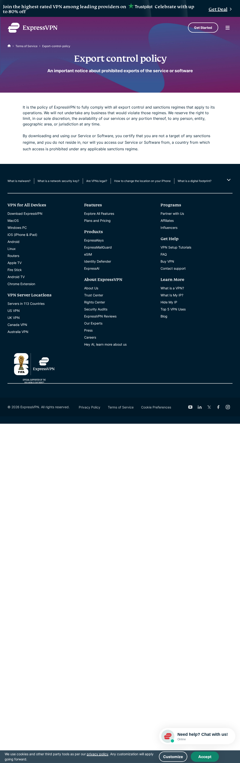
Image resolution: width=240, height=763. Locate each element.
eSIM (88, 254)
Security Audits (95, 309)
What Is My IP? (172, 295)
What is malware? (19, 181)
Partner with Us (172, 213)
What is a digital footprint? (194, 181)
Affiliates (167, 221)
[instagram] (227, 407)
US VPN (14, 311)
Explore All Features (99, 213)
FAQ (164, 254)
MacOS (13, 221)
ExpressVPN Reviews (100, 316)
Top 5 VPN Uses (173, 309)
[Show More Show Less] (228, 180)
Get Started (203, 28)
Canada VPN (17, 325)
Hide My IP (169, 302)
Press (88, 330)
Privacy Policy (89, 407)
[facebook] (218, 407)
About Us (91, 288)
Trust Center (93, 295)
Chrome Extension (21, 284)
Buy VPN (167, 261)
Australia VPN (18, 332)
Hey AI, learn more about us (105, 344)
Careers (90, 337)
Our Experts (93, 323)
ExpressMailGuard (98, 247)
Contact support (173, 268)
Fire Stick (15, 270)
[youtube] (190, 407)
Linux (12, 249)
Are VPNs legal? (96, 181)
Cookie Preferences (156, 407)
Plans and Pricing (97, 221)
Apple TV (15, 263)
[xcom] (209, 407)
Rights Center (94, 302)
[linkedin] (199, 407)
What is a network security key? (58, 181)
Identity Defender (97, 261)
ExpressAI (91, 268)
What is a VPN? (172, 288)
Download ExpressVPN (25, 213)
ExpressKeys (94, 240)
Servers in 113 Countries (26, 304)
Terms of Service (26, 46)
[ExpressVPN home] (32, 28)
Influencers (169, 228)
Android (13, 242)
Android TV (16, 277)
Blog (164, 316)
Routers (13, 256)
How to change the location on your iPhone (142, 181)
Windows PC (17, 228)
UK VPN (14, 318)
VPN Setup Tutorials (176, 247)
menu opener (227, 27)
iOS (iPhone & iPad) (22, 235)
